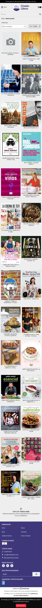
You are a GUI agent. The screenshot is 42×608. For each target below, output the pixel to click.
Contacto (24, 532)
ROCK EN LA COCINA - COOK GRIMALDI (31, 224)
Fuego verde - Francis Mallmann (10, 126)
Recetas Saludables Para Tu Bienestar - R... (31, 401)
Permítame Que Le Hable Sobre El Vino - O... (11, 495)
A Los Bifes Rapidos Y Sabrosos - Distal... (10, 367)
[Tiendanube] (21, 589)
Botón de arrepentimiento (21, 595)
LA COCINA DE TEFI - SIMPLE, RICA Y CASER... (11, 231)
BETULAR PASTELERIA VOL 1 (31, 128)
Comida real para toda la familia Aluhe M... (11, 265)
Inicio (3, 18)
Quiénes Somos (7, 536)
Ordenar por (4, 22)
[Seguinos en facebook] (7, 565)
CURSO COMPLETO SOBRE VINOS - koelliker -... (11, 198)
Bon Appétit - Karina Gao (31, 299)
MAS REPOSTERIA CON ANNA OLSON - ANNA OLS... (31, 195)
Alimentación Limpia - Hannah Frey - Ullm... (31, 497)
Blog (3, 532)
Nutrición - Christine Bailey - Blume (31, 430)
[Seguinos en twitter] (11, 565)
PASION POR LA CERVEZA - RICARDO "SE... (31, 260)
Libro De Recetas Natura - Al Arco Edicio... (31, 369)
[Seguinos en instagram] (3, 565)
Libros (23, 528)
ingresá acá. (34, 593)
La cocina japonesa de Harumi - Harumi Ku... (10, 94)
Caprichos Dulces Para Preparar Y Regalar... (11, 432)
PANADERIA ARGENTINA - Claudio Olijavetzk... (11, 334)
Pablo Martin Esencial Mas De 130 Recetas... (11, 401)
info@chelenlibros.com (11, 555)
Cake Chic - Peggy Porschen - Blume (31, 462)
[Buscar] (40, 14)
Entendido (21, 605)
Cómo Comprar (25, 536)
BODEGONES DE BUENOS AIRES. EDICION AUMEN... (31, 96)
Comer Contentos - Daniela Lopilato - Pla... (10, 465)
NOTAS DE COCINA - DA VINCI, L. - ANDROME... (11, 53)
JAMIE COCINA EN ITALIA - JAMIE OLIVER (31, 59)
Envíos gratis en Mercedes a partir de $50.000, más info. (21, 1)
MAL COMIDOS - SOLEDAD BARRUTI (31, 163)
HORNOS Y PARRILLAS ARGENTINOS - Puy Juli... (11, 301)
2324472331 (8, 551)
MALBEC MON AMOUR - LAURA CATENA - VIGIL (10, 158)
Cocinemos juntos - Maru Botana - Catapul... (31, 335)
